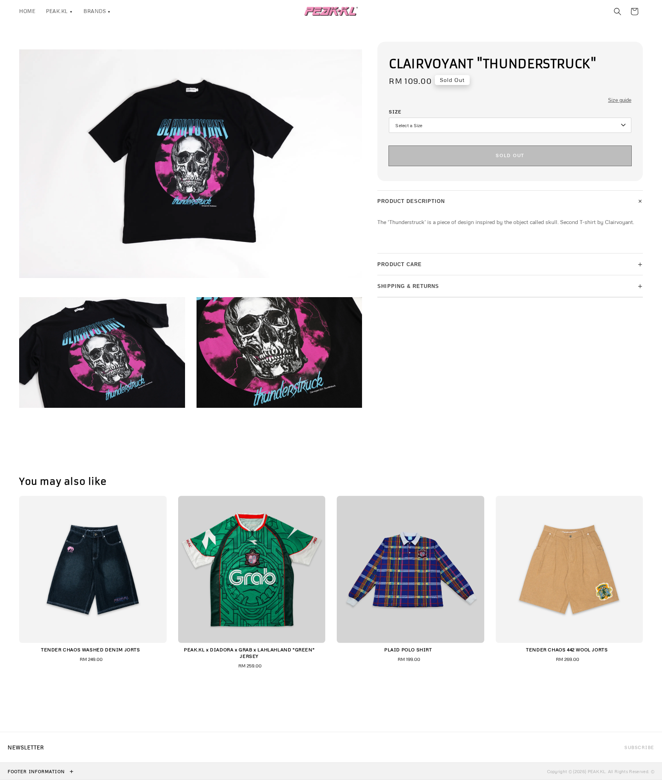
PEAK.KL (59, 11)
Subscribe (639, 747)
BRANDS (97, 11)
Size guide (619, 100)
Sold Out (510, 155)
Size (395, 111)
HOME (27, 11)
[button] (617, 11)
